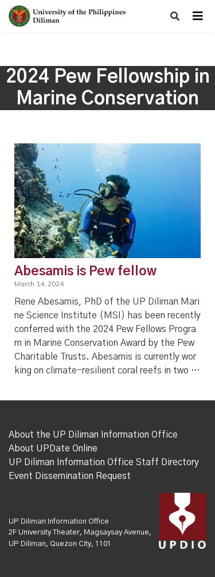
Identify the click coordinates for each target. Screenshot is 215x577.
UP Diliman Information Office (59, 521)
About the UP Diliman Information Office (93, 434)
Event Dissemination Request (70, 476)
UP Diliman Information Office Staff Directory (104, 462)
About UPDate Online (53, 448)
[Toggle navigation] (197, 16)
